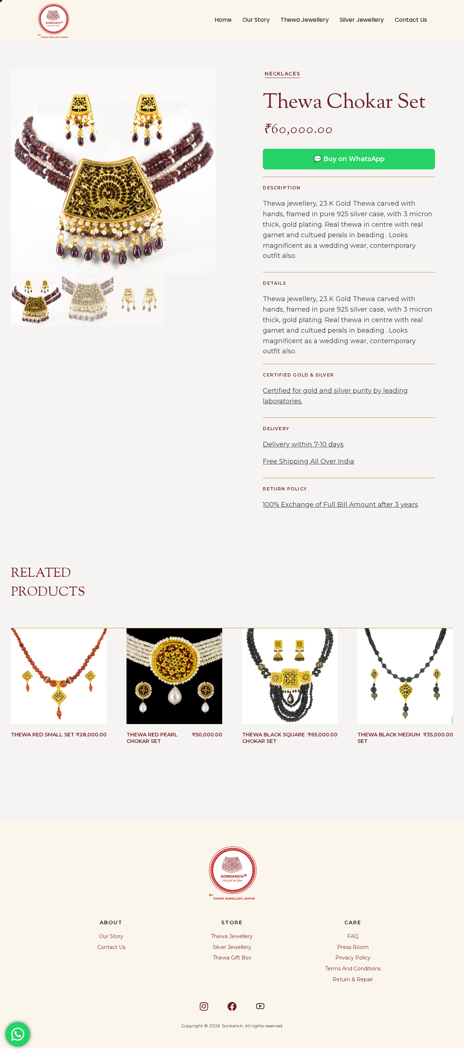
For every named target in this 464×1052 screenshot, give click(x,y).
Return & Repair (352, 979)
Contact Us (411, 20)
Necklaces (282, 73)
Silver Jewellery (362, 20)
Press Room (353, 947)
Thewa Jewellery (305, 20)
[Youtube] (260, 1006)
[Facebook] (232, 1006)
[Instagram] (204, 1006)
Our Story (256, 20)
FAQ (353, 936)
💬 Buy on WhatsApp (349, 159)
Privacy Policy (352, 957)
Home (223, 20)
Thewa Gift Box (232, 957)
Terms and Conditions (353, 968)
